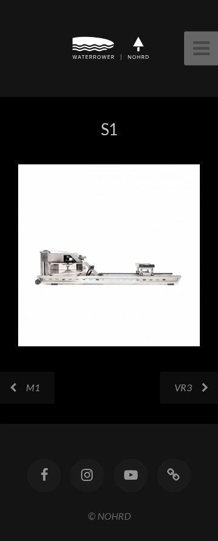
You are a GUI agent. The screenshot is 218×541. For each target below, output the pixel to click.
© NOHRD (109, 516)
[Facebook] (44, 475)
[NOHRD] (174, 475)
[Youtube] (131, 475)
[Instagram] (87, 475)
